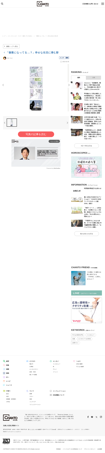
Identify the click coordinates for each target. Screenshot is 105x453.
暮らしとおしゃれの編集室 (35, 429)
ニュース (9, 385)
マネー (31, 396)
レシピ (8, 381)
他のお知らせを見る (86, 234)
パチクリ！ (77, 429)
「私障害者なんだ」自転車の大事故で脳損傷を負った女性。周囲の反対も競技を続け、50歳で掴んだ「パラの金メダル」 (93, 134)
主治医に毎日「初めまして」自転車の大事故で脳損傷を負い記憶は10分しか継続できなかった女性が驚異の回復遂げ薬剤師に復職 (93, 108)
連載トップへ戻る (12, 46)
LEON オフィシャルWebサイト (65, 429)
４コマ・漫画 (64, 58)
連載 (7, 369)
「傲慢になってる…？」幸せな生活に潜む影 (46, 36)
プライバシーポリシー (89, 449)
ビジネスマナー (34, 369)
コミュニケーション (35, 404)
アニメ (55, 369)
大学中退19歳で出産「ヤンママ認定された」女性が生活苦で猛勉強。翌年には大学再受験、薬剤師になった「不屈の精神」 (93, 121)
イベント (55, 372)
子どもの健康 (80, 366)
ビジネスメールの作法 (84, 339)
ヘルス (78, 361)
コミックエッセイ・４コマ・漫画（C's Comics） (20, 36)
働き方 (31, 364)
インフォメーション (59, 391)
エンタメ (56, 361)
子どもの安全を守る (77, 335)
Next (69, 85)
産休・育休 (33, 372)
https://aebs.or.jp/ (59, 442)
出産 (7, 396)
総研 (7, 361)
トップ (3, 36)
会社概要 (99, 449)
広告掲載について (58, 395)
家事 (31, 393)
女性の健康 (79, 364)
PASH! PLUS (24, 429)
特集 (7, 365)
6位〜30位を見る (86, 146)
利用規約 (58, 449)
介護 (73, 339)
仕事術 (31, 366)
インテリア (33, 401)
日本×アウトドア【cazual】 (50, 429)
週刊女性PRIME (7, 429)
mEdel (18, 429)
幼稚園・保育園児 (11, 399)
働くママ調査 (33, 374)
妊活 (7, 393)
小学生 (8, 401)
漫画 (7, 373)
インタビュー (90, 335)
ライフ (32, 391)
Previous (3, 85)
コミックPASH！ (85, 429)
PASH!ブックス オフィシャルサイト (12, 431)
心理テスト (75, 343)
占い (7, 377)
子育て (8, 391)
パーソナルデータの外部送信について (72, 449)
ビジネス (32, 361)
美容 (31, 399)
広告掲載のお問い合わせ (90, 4)
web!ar (13, 429)
